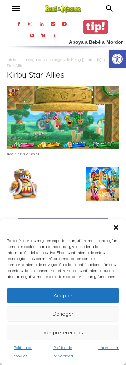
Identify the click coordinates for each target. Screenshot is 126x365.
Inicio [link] (11, 59)
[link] (117, 59)
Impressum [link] (108, 347)
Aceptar (63, 295)
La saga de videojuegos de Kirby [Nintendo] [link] (62, 59)
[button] (116, 227)
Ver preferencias (63, 332)
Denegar (63, 314)
